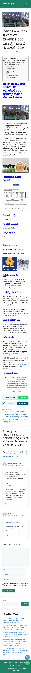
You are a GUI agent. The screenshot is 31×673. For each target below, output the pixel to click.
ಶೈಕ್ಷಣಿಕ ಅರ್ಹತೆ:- (10, 72)
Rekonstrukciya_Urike (14, 463)
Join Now (23, 397)
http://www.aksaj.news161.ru (13, 523)
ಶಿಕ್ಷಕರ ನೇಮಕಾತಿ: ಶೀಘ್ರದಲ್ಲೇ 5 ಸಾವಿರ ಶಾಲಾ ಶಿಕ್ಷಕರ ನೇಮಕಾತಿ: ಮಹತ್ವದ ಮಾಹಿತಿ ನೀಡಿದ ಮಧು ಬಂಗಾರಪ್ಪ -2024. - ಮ (15, 454)
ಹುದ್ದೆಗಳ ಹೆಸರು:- (11, 68)
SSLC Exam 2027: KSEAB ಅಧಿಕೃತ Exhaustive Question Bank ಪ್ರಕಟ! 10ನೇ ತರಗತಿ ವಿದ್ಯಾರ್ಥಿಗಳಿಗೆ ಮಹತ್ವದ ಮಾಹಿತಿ (15, 620)
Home (5, 663)
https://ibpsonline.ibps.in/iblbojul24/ (15, 365)
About (10, 663)
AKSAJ (9, 513)
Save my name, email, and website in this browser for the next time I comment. (16, 584)
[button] (21, 4)
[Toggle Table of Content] (25, 58)
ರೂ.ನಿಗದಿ (20, 326)
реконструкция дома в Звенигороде (15, 490)
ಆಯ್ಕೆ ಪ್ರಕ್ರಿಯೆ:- (13, 77)
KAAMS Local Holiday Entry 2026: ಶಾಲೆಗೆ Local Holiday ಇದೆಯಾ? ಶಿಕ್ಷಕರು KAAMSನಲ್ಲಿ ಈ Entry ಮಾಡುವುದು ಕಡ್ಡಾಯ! (15, 634)
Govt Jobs (8, 409)
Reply (6, 504)
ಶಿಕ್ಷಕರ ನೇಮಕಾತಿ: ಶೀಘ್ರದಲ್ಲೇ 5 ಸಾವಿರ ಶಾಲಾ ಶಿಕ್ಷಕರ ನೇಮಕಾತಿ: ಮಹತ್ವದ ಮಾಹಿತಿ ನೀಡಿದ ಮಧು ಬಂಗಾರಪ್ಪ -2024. (15, 419)
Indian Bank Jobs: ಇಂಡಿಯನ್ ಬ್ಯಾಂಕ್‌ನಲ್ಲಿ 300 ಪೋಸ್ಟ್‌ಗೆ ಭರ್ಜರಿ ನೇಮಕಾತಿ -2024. (14, 62)
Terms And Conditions (15, 665)
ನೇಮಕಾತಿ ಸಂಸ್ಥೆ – (12, 67)
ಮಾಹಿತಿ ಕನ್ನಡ (8, 4)
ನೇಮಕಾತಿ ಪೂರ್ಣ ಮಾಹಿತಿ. (13, 65)
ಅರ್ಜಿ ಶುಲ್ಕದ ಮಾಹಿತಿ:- (13, 76)
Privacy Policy (23, 663)
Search (4, 601)
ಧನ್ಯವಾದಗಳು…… (13, 79)
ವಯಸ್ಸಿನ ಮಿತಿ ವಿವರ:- (12, 74)
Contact (16, 663)
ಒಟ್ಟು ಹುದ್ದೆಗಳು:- (12, 70)
